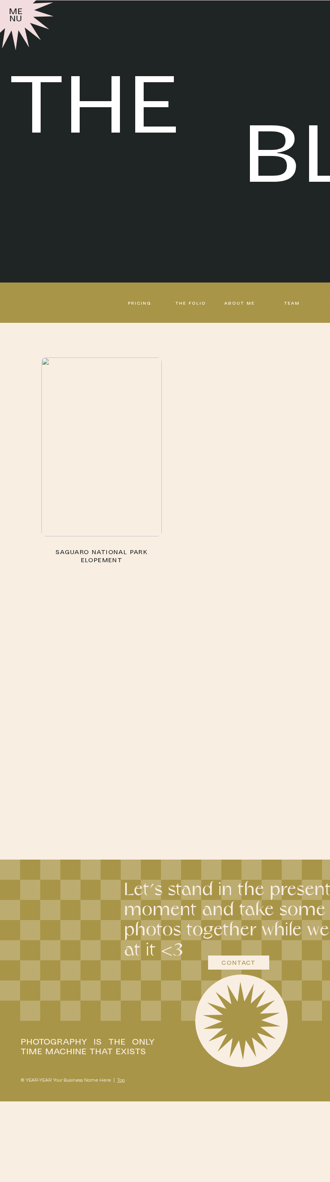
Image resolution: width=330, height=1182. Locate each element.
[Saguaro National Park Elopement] (101, 446)
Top (121, 1080)
